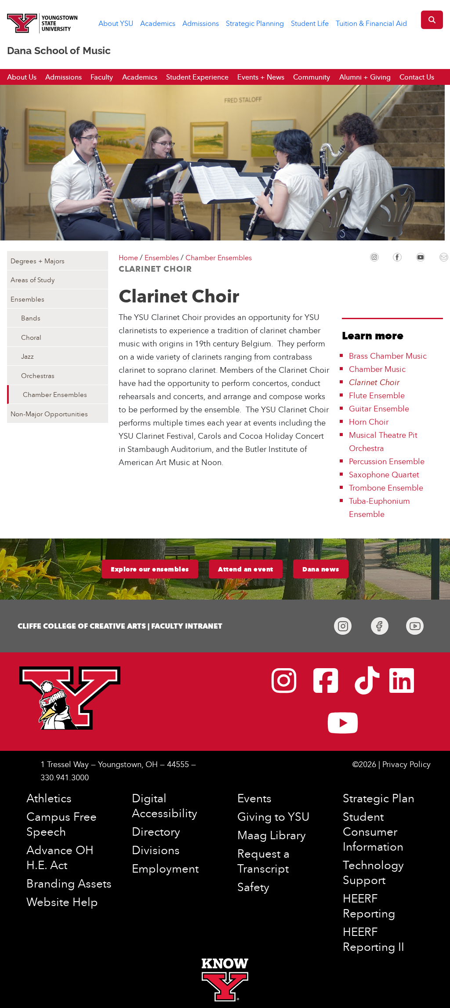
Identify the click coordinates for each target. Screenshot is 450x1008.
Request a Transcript (263, 860)
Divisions (156, 850)
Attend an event (245, 569)
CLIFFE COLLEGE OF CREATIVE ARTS (82, 626)
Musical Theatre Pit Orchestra (383, 442)
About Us (21, 77)
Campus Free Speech (61, 824)
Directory (156, 831)
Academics (157, 23)
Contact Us (416, 77)
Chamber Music (377, 369)
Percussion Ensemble (387, 461)
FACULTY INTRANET (186, 626)
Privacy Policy (406, 764)
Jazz (27, 356)
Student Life (310, 23)
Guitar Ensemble (379, 408)
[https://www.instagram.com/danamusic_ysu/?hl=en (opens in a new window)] (343, 626)
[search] (432, 20)
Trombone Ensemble (386, 487)
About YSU (115, 23)
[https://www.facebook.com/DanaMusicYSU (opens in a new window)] (379, 626)
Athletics (49, 798)
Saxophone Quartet (384, 474)
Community (311, 77)
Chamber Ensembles (55, 394)
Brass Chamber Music (388, 355)
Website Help (62, 901)
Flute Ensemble (377, 395)
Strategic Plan (378, 798)
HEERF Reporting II (373, 939)
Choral (31, 337)
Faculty (102, 77)
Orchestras (37, 375)
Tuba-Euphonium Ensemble (379, 507)
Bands (30, 318)
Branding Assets (69, 883)
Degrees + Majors (38, 260)
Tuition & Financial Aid (371, 23)
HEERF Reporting (369, 905)
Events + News (260, 77)
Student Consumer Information (373, 831)
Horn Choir (368, 421)
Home (128, 257)
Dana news (320, 569)
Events (254, 798)
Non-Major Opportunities (49, 413)
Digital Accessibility (164, 805)
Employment (165, 868)
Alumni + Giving (365, 77)
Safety (253, 886)
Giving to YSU (273, 816)
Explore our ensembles (150, 569)
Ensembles (27, 299)
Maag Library (271, 835)
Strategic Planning (255, 23)
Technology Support (373, 872)
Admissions (200, 23)
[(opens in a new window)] (374, 256)
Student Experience (197, 77)
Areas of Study (32, 279)
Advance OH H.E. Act (60, 857)
